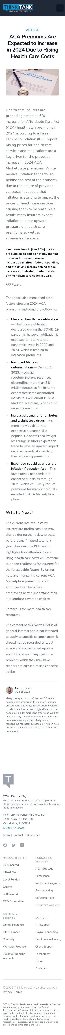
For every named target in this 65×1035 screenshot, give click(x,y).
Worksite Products (15, 947)
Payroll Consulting (46, 932)
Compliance (42, 876)
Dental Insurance (13, 925)
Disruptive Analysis (47, 905)
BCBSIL (6, 1004)
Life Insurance (11, 932)
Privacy (8, 992)
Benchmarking (44, 890)
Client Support (44, 947)
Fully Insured (11, 865)
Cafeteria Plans (45, 898)
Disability (8, 939)
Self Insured (10, 894)
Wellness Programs (47, 883)
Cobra (39, 961)
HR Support (42, 925)
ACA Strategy (44, 869)
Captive (7, 887)
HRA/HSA (9, 872)
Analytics (41, 968)
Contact (19, 835)
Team (6, 835)
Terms (18, 992)
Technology (42, 954)
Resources (33, 835)
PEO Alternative (13, 901)
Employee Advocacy (48, 939)
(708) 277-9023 (14, 828)
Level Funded (11, 880)
